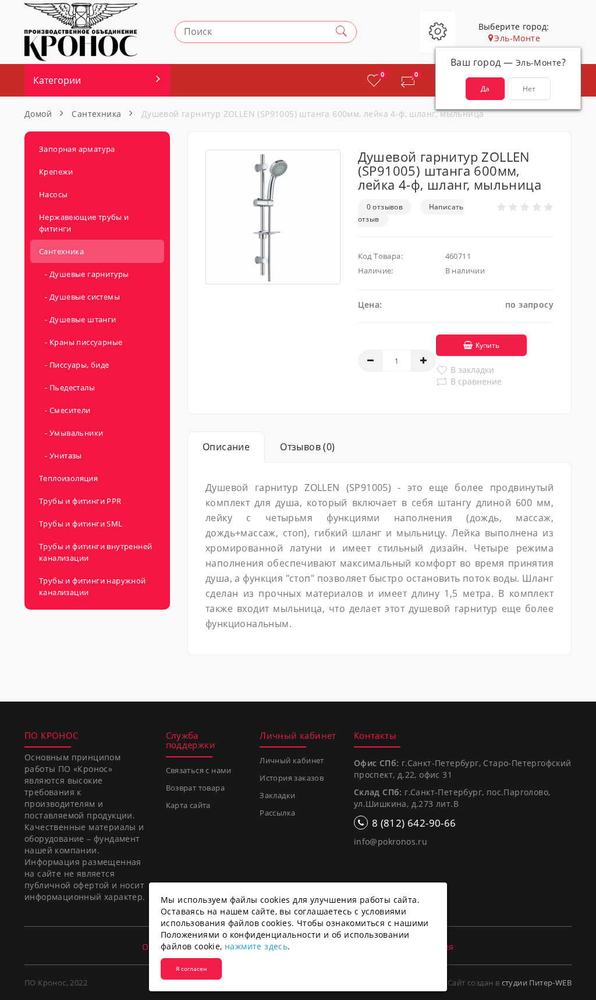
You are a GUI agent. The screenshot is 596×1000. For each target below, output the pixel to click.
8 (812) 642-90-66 (414, 823)
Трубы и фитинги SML (81, 523)
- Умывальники (71, 433)
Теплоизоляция (68, 478)
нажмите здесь (256, 946)
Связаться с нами (199, 770)
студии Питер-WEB (537, 982)
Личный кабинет (292, 760)
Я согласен (191, 969)
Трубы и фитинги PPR (80, 501)
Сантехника (96, 113)
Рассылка (277, 812)
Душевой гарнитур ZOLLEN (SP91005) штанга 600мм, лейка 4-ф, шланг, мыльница (312, 113)
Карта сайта (188, 805)
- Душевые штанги (77, 319)
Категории (57, 80)
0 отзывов (385, 207)
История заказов (292, 778)
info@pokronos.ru (390, 841)
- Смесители (65, 410)
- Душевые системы (79, 296)
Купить (487, 345)
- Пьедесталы (67, 387)
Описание (226, 446)
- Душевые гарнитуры (84, 274)
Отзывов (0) (307, 446)
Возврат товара (195, 787)
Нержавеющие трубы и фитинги (84, 223)
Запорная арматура (77, 149)
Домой (38, 113)
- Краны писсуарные (80, 342)
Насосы (53, 194)
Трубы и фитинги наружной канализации (92, 586)
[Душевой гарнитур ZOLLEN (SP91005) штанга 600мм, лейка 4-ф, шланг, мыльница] (272, 217)
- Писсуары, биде (74, 365)
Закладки (277, 795)
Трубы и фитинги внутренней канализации (95, 552)
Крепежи (56, 171)
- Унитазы (60, 455)
